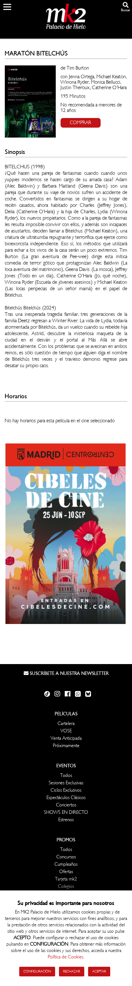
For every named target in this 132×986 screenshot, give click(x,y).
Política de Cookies (65, 957)
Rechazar (71, 971)
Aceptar (99, 971)
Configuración (37, 971)
